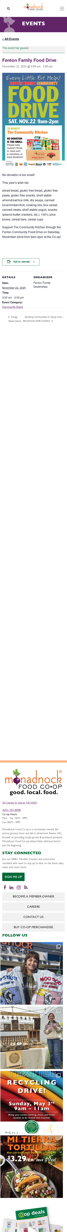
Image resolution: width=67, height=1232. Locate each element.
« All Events (10, 39)
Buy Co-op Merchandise (33, 927)
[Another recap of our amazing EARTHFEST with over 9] (31, 1038)
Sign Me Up (13, 877)
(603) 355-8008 (11, 810)
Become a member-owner (33, 896)
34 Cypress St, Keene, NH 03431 (19, 803)
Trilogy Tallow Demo (14, 318)
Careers (33, 907)
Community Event (12, 307)
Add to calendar (21, 262)
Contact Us (33, 917)
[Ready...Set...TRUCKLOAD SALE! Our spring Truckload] (31, 973)
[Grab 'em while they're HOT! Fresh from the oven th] (31, 1166)
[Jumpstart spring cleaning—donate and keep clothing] (31, 1102)
